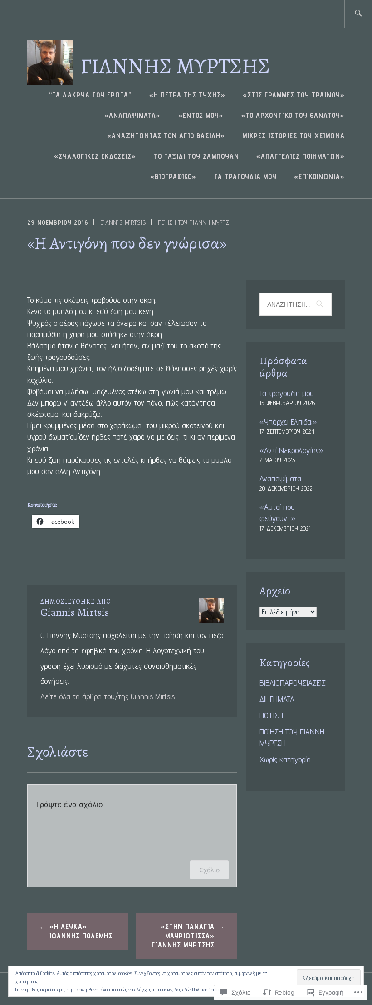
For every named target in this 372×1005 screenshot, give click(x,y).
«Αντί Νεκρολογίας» (291, 450)
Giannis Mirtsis (123, 222)
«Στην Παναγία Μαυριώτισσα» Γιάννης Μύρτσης (183, 936)
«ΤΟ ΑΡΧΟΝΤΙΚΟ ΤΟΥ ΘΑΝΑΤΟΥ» (293, 115)
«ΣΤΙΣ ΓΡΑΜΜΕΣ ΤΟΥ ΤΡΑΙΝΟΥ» (294, 95)
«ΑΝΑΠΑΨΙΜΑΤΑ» (132, 115)
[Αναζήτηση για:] (358, 14)
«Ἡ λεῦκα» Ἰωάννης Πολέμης (81, 931)
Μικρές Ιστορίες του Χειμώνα (293, 135)
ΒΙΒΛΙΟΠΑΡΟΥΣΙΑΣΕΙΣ (292, 682)
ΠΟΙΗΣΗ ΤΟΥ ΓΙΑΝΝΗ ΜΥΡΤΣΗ (195, 222)
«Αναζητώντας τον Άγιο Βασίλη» (166, 135)
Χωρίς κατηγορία (285, 759)
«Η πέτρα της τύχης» (187, 95)
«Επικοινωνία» (319, 176)
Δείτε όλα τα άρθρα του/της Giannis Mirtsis (107, 696)
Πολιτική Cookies (207, 989)
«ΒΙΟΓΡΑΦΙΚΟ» (173, 176)
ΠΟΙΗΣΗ (271, 715)
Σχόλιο (209, 870)
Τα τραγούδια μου (245, 176)
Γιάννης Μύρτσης (175, 66)
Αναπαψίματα (280, 478)
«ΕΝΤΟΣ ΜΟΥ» (201, 115)
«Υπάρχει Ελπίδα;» (288, 421)
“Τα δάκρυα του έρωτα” (90, 95)
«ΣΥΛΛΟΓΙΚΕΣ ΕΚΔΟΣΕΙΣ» (95, 156)
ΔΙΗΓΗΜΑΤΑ (276, 699)
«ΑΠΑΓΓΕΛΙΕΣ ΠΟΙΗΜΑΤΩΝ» (300, 156)
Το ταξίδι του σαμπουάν (196, 156)
